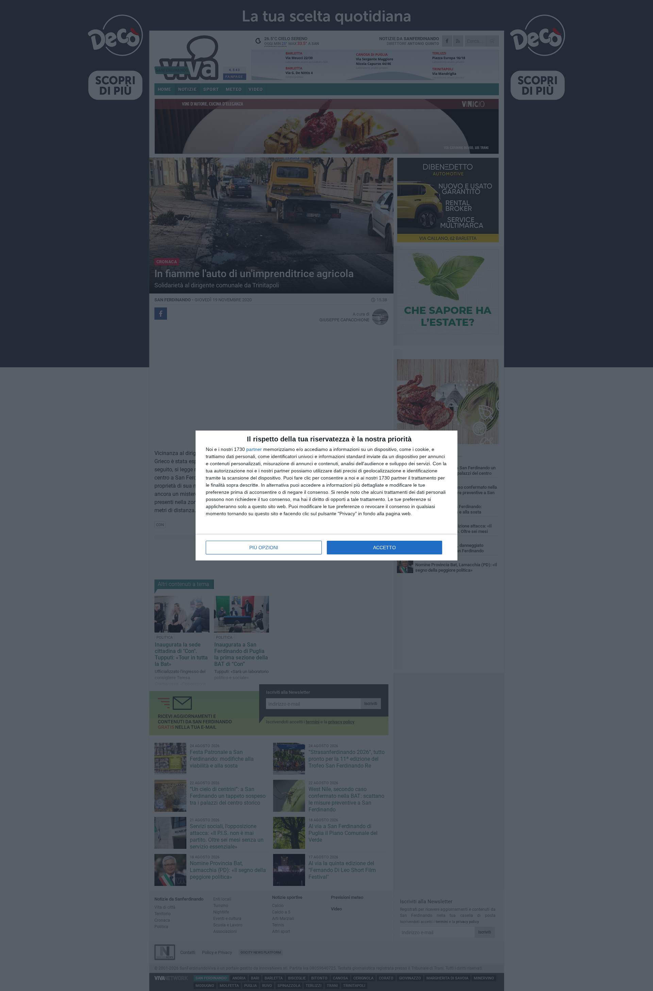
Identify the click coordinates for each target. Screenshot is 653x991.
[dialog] (326, 495)
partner (254, 449)
